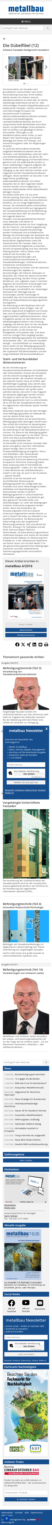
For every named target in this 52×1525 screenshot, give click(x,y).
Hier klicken (29, 774)
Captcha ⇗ (37, 777)
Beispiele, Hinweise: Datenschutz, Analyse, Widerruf (25, 791)
